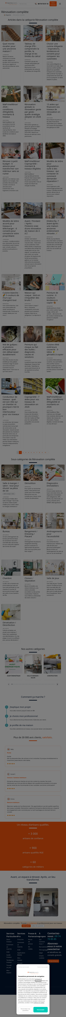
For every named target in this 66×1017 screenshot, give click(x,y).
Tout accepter (40, 1009)
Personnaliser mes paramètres (25, 1009)
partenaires (38, 980)
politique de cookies (39, 1002)
